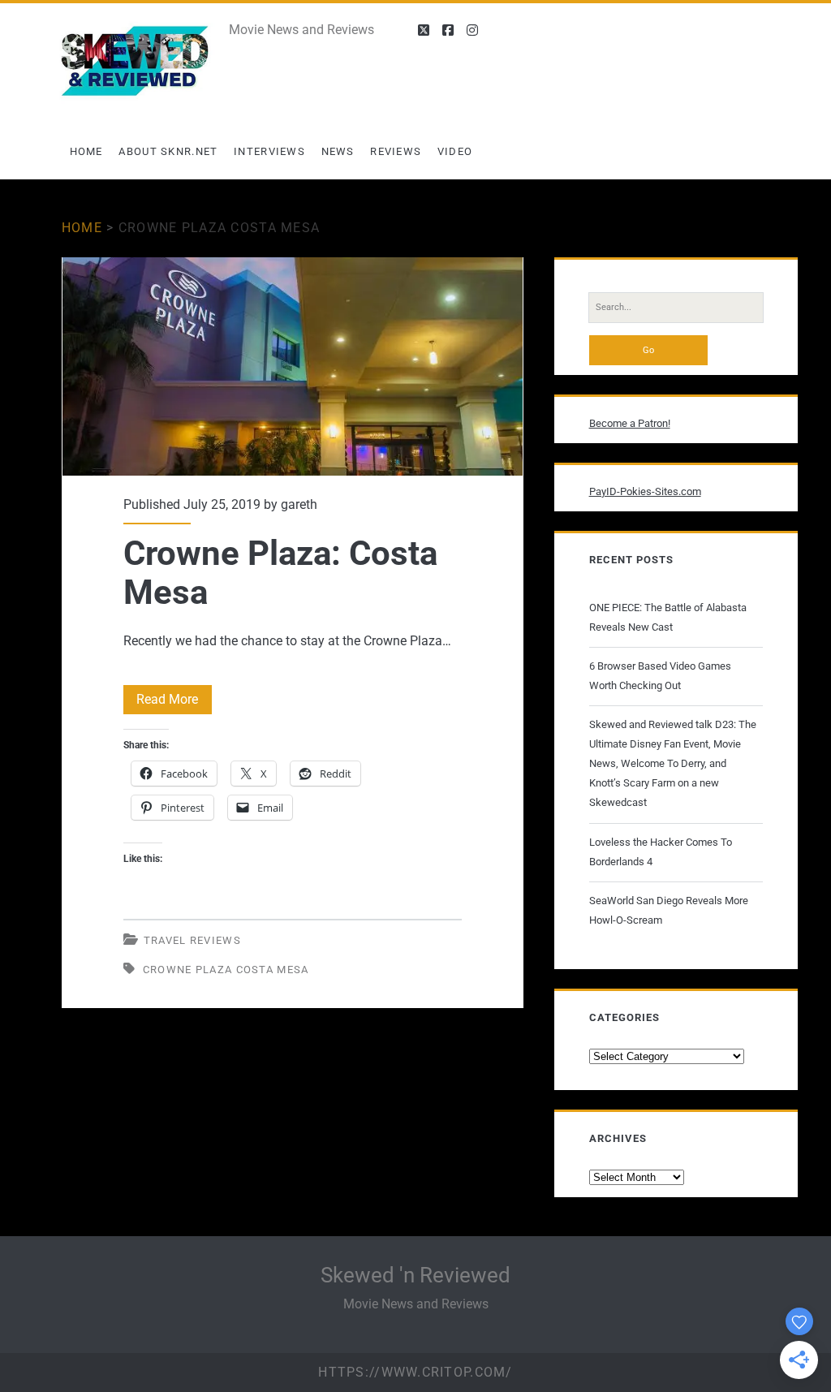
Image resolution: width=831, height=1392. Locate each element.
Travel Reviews (192, 940)
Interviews (269, 151)
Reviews (395, 151)
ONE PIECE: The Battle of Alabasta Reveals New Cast (668, 617)
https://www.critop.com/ (415, 1372)
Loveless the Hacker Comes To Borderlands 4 (660, 852)
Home (86, 151)
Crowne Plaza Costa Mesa (226, 969)
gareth (299, 504)
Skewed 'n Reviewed (415, 1275)
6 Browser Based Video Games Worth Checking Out (660, 676)
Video (455, 151)
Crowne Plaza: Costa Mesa (292, 366)
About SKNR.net (167, 151)
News (338, 151)
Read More (174, 702)
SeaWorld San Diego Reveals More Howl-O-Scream (668, 910)
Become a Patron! (629, 423)
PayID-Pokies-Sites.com (645, 491)
